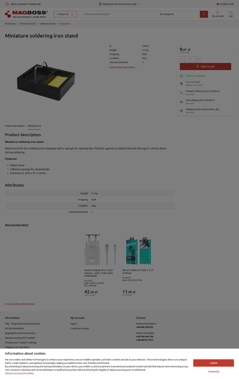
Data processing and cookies (19, 373)
